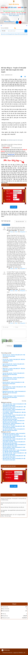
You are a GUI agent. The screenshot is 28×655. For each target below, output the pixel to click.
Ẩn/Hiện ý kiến (6, 224)
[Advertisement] (14, 52)
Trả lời (11, 231)
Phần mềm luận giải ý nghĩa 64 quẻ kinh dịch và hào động (13, 498)
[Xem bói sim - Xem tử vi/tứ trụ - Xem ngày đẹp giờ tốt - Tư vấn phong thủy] (14, 1)
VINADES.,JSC (21, 642)
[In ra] (24, 76)
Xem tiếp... (24, 400)
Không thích (22, 231)
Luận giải (13, 207)
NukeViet (10, 642)
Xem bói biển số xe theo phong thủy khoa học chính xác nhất (13, 505)
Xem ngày (13, 486)
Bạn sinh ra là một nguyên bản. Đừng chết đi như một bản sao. (14, 34)
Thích (16, 231)
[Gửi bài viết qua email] (21, 76)
